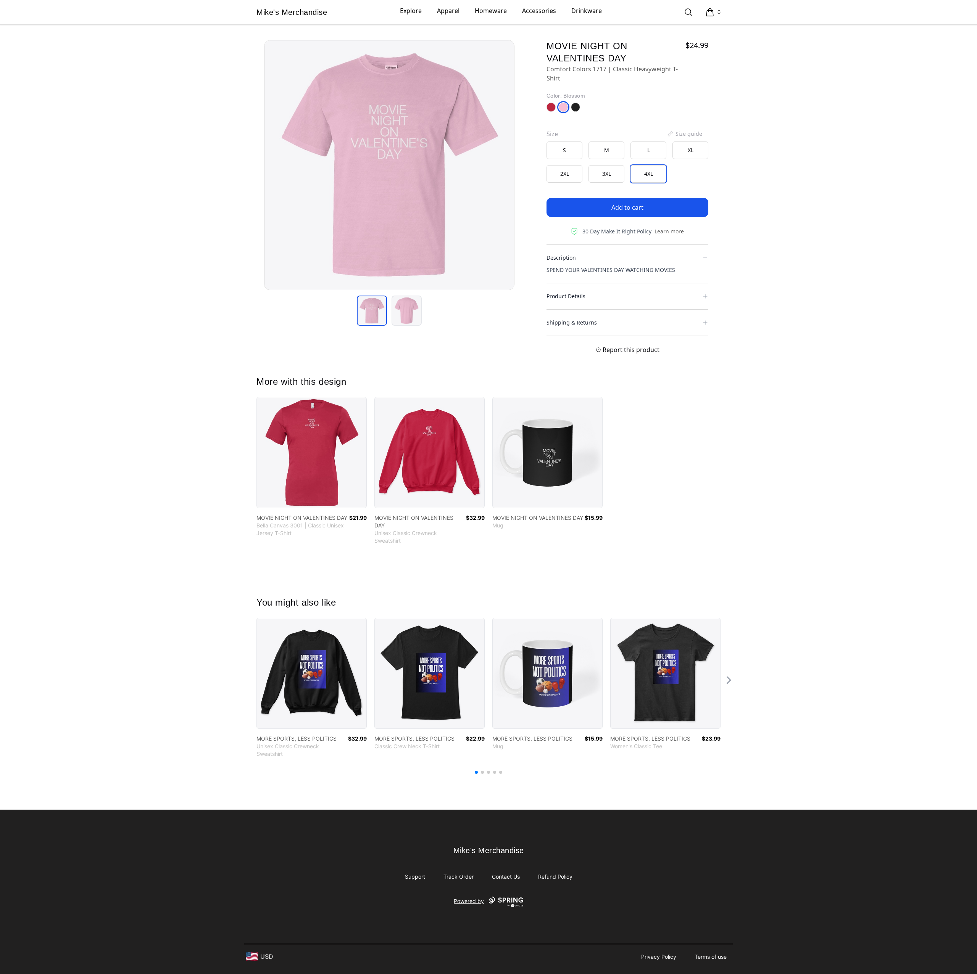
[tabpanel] (389, 165)
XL (690, 150)
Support (415, 876)
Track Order (458, 876)
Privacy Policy (658, 956)
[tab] (372, 310)
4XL (648, 173)
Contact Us (506, 876)
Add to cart (627, 207)
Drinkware (586, 10)
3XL (606, 173)
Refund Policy (555, 876)
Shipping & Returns (572, 322)
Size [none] (552, 134)
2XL (564, 173)
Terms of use (711, 956)
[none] (684, 134)
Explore (411, 10)
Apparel (448, 10)
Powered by (469, 901)
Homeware (491, 10)
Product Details (566, 296)
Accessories (539, 10)
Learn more (669, 231)
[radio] (564, 150)
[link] (311, 452)
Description (561, 257)
